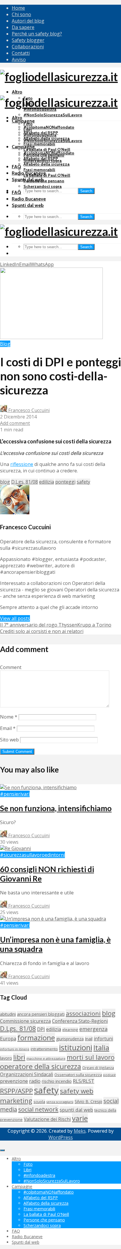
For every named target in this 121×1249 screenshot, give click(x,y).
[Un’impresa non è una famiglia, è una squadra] (53, 919)
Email (8, 728)
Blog (5, 344)
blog (5, 482)
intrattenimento (44, 1048)
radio (35, 1081)
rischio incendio (57, 1081)
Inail (89, 1039)
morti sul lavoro (91, 1057)
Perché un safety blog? (37, 33)
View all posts (15, 618)
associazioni (83, 1013)
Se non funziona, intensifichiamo (56, 808)
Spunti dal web (28, 205)
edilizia (46, 482)
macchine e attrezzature (45, 1058)
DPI (41, 1029)
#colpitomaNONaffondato (48, 127)
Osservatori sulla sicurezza (78, 1074)
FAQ (16, 166)
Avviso (19, 59)
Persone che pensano (43, 180)
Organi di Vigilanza (98, 1067)
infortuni (103, 1038)
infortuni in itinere (14, 1049)
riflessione (21, 464)
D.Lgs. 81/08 (24, 482)
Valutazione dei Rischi (47, 1119)
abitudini (8, 1014)
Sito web (9, 739)
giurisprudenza (70, 1039)
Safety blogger (28, 40)
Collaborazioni (28, 46)
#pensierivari (15, 794)
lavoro (6, 1058)
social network (38, 1109)
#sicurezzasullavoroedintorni (32, 855)
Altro (17, 92)
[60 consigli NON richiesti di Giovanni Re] (15, 848)
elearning (70, 1029)
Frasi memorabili (39, 144)
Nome (8, 717)
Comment (10, 667)
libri (19, 1057)
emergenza (93, 1028)
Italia (101, 1047)
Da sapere (23, 27)
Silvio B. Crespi (88, 1101)
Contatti (21, 53)
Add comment (15, 423)
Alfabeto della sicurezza (46, 164)
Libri (27, 129)
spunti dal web (76, 1109)
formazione (36, 1037)
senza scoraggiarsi (59, 1102)
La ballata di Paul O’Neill (46, 149)
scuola (39, 1101)
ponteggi (65, 482)
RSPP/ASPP (16, 1090)
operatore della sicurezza (40, 1066)
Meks (80, 1131)
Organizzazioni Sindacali (26, 1074)
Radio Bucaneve (29, 199)
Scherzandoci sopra (42, 186)
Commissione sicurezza (25, 1021)
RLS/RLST (83, 1081)
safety (83, 482)
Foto (28, 124)
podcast (109, 1075)
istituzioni (75, 1047)
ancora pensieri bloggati (41, 1014)
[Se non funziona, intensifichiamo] (38, 787)
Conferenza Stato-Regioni (80, 1021)
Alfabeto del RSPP (40, 158)
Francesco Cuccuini (28, 410)
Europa (8, 1038)
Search (86, 191)
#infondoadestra (39, 135)
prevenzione (14, 1081)
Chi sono (21, 14)
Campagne (23, 121)
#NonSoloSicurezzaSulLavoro (52, 115)
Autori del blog (28, 21)
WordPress (60, 1137)
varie (80, 1118)
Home (18, 8)
